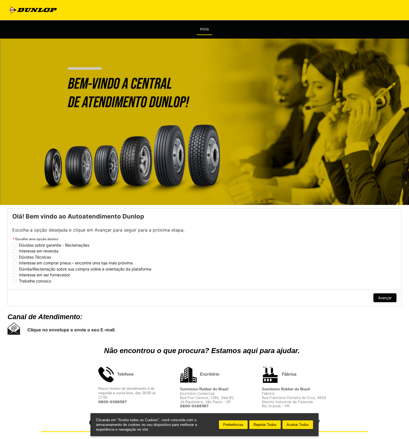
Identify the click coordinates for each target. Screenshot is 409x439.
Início (204, 29)
